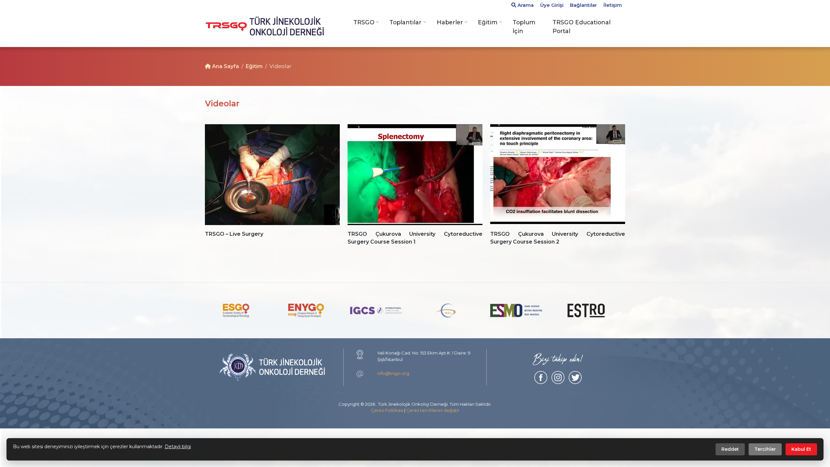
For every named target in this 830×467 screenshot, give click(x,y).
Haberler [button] (450, 22)
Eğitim (254, 66)
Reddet (730, 449)
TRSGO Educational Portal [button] (581, 26)
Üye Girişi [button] (551, 5)
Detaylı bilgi (178, 446)
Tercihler (765, 449)
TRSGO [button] (363, 22)
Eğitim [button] (487, 22)
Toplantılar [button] (405, 22)
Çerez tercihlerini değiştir (432, 410)
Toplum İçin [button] (524, 26)
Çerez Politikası (387, 410)
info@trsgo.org (393, 373)
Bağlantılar (583, 5)
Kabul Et (801, 449)
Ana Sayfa (225, 66)
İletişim (612, 5)
